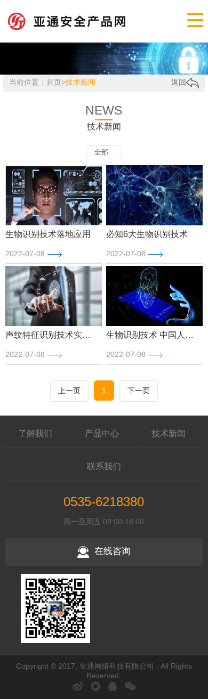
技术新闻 (80, 82)
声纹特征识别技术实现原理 (51, 334)
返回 (178, 82)
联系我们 (104, 466)
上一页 (69, 390)
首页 (53, 82)
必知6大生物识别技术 (147, 234)
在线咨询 (112, 551)
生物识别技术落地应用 (48, 234)
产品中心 (102, 433)
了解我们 (35, 433)
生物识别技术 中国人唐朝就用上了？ (152, 334)
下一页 (138, 390)
